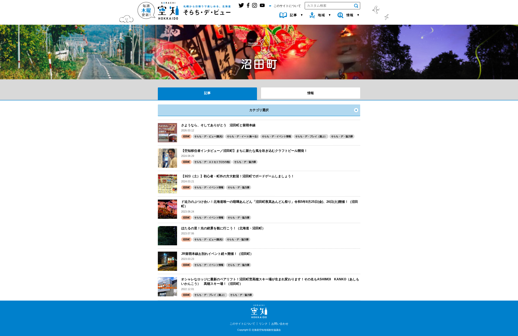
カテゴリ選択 (259, 110)
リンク (263, 323)
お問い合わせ (279, 323)
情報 (310, 93)
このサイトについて (242, 323)
